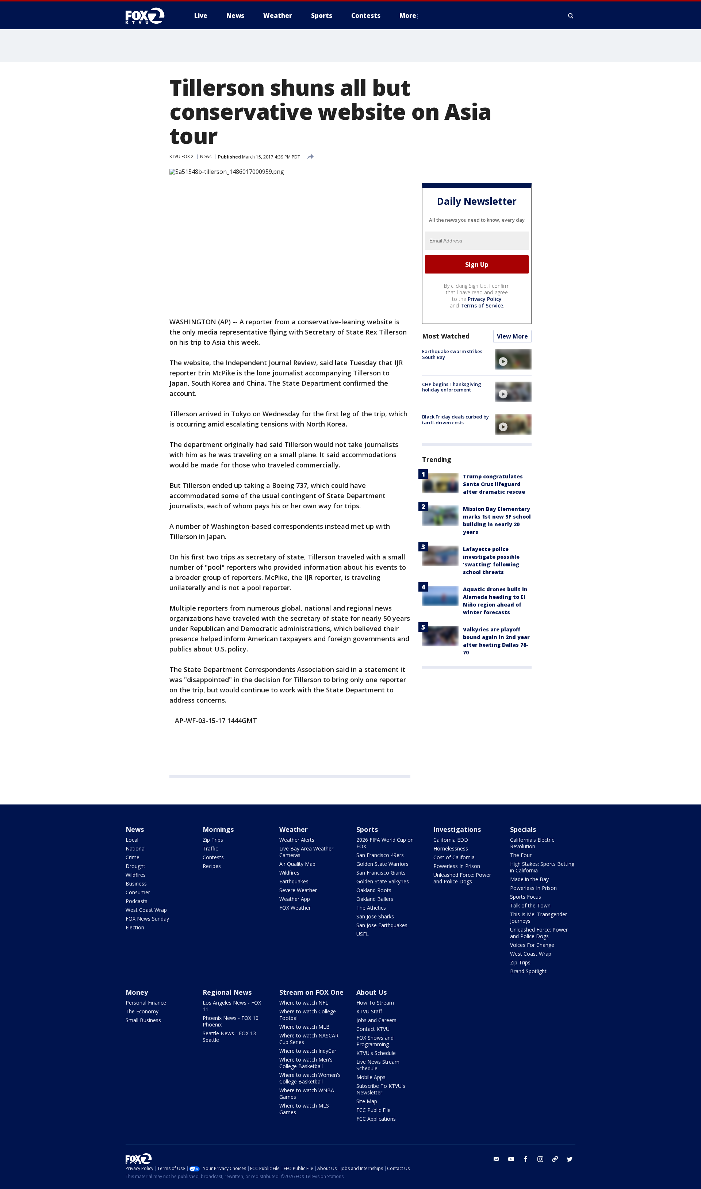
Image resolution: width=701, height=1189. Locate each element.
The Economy (142, 1011)
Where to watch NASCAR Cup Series (308, 1038)
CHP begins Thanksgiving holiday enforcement (451, 387)
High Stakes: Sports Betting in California (542, 867)
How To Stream (375, 1002)
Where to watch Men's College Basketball (306, 1063)
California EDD (450, 839)
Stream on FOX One (311, 992)
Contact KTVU (373, 1028)
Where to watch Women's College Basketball (310, 1078)
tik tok (555, 1159)
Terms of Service (481, 305)
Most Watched (446, 336)
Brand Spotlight (528, 971)
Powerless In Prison (456, 866)
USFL (362, 933)
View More (512, 337)
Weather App (294, 898)
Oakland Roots (373, 890)
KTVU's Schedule (376, 1053)
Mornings (218, 829)
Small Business (143, 1020)
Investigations (457, 829)
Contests (213, 857)
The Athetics (371, 907)
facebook (526, 1159)
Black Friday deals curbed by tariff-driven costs (455, 419)
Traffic (210, 848)
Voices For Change (532, 944)
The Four (521, 855)
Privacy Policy (485, 299)
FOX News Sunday (147, 918)
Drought (135, 866)
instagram (540, 1159)
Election (135, 927)
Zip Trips (213, 839)
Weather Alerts (296, 839)
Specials (523, 829)
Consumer (138, 892)
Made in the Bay (529, 879)
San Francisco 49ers (380, 855)
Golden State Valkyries (382, 881)
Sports (367, 829)
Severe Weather (298, 890)
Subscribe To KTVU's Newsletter (380, 1089)
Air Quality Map (297, 863)
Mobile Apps (371, 1077)
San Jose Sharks (375, 916)
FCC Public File (373, 1109)
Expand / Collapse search (571, 15)
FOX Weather (295, 907)
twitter (569, 1159)
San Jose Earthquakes (381, 925)
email (496, 1159)
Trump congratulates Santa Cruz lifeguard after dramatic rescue (494, 484)
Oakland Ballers (374, 898)
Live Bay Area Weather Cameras (306, 852)
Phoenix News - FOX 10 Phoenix (230, 1021)
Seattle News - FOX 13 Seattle (229, 1036)
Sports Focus (525, 896)
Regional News (227, 992)
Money (137, 992)
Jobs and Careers (376, 1020)
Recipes (212, 866)
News (205, 156)
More (407, 15)
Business (136, 883)
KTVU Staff (369, 1011)
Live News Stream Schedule (377, 1065)
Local (132, 839)
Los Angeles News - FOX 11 (232, 1006)
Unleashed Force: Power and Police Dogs (462, 878)
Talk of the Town (530, 905)
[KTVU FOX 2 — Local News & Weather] (150, 15)
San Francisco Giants (381, 872)
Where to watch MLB (304, 1026)
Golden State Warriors (382, 863)
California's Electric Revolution (532, 843)
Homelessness (450, 848)
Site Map (366, 1101)
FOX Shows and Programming (375, 1041)
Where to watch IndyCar (307, 1050)
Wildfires (136, 874)
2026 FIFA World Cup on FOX (385, 843)
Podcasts (137, 901)
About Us (371, 992)
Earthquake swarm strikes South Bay (452, 354)
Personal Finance (146, 1002)
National (136, 848)
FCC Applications (376, 1118)
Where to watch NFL (303, 1002)
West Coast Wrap (146, 909)
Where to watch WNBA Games (306, 1093)
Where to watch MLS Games (304, 1109)
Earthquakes (294, 881)
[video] (513, 359)
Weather (293, 829)
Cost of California (454, 857)
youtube (511, 1159)
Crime (132, 857)
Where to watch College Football (307, 1014)
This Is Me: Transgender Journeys (538, 917)
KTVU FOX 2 (181, 156)
